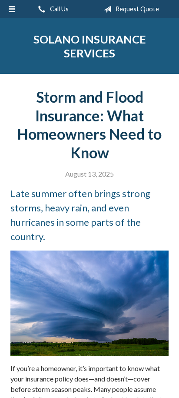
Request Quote (136, 9)
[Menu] (11, 9)
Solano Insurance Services (89, 46)
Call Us (59, 9)
